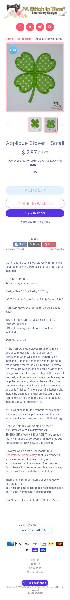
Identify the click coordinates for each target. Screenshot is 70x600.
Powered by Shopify (35, 593)
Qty (35, 172)
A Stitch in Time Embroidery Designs (38, 587)
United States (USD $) (34, 530)
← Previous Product (15, 249)
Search (35, 559)
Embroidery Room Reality (21, 455)
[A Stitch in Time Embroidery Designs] (35, 11)
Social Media (35, 572)
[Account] (30, 27)
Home (9, 38)
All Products (24, 38)
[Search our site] (50, 27)
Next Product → (57, 249)
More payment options (35, 221)
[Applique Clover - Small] (51, 125)
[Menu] (20, 27)
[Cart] (40, 27)
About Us (35, 564)
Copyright (35, 568)
